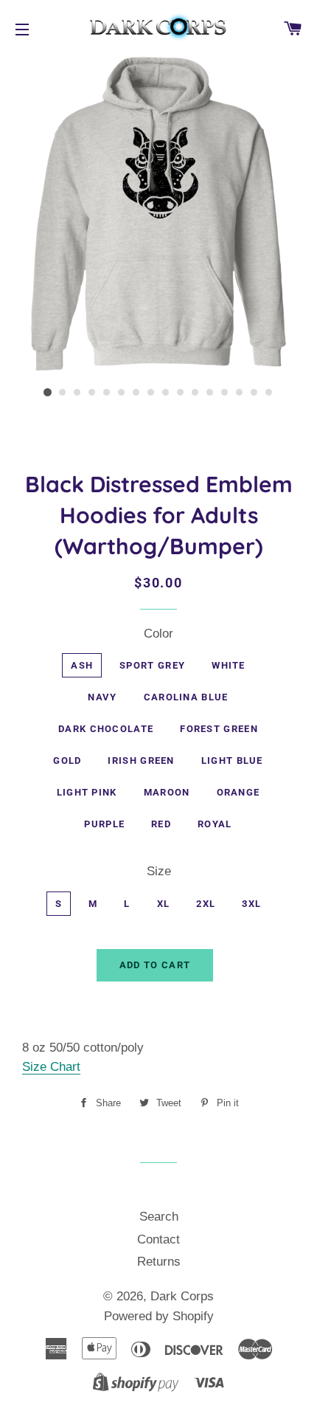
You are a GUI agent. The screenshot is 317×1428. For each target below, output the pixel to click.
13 (224, 392)
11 (195, 392)
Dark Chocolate (105, 728)
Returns (159, 1262)
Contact (158, 1239)
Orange (238, 792)
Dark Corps (182, 1296)
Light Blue (232, 760)
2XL (205, 903)
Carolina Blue (186, 697)
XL (163, 903)
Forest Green (219, 728)
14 (239, 392)
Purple (104, 823)
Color (158, 634)
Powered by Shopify (159, 1316)
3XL (251, 903)
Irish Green (141, 760)
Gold (67, 760)
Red (161, 823)
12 (210, 392)
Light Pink (87, 792)
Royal (215, 823)
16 (269, 392)
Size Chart (51, 1067)
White (228, 665)
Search (158, 1217)
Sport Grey (152, 665)
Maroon (167, 792)
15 (254, 392)
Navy (102, 697)
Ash (82, 665)
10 (180, 392)
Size (159, 871)
